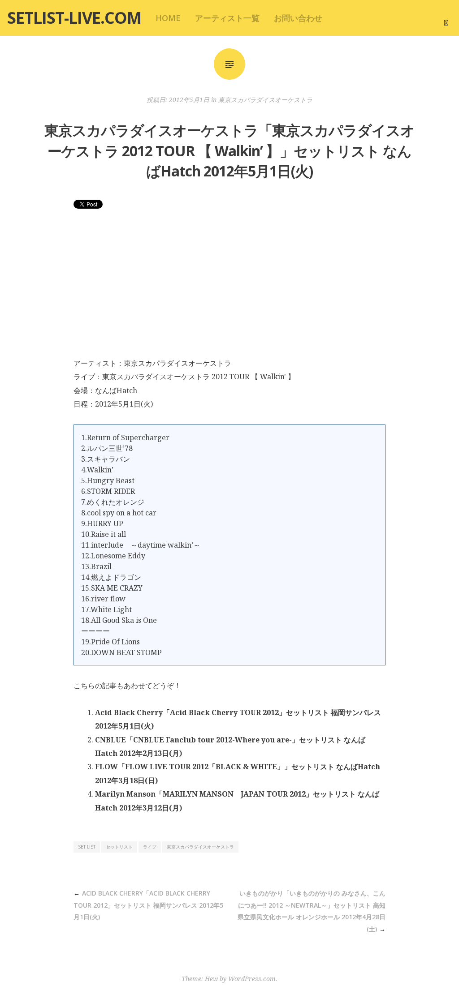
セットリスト (119, 847)
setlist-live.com (74, 18)
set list (86, 847)
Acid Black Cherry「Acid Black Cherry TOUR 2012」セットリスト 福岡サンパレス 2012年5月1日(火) (148, 905)
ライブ (149, 847)
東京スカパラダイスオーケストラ (265, 99)
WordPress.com (252, 978)
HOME (168, 18)
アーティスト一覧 (227, 18)
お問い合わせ (298, 18)
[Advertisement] (229, 289)
